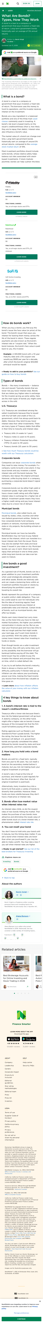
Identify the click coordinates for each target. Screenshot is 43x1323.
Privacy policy (10, 1121)
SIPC (11, 1229)
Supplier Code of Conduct (11, 1117)
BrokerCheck (9, 1240)
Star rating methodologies (11, 1087)
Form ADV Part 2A (29, 1233)
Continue (21, 1319)
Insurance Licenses (21, 1189)
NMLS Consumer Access (13, 1172)
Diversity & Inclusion (9, 1076)
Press (7, 1095)
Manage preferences (21, 1313)
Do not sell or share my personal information (12, 1137)
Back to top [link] (9, 878)
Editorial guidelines (9, 1082)
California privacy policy (12, 1125)
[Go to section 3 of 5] (21, 993)
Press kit (8, 1098)
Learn (10, 10)
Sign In (26, 3)
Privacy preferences (9, 1131)
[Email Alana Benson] (17, 919)
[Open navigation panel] (3, 3)
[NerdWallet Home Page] (8, 4)
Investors (8, 1101)
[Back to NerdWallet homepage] (3, 10)
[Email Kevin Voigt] (17, 895)
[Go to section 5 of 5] (28, 993)
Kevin (21, 892)
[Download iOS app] (13, 1039)
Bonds (16, 861)
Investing (6, 861)
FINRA (7, 1229)
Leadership (9, 1065)
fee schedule (17, 1238)
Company (8, 1062)
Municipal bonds (9, 513)
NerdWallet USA (23, 1294)
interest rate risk (26, 822)
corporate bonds (28, 463)
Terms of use (10, 1112)
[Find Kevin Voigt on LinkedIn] (21, 895)
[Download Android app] (29, 1039)
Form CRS (18, 1233)
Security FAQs (28, 1065)
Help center (27, 1062)
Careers (8, 1069)
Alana (22, 916)
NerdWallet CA (23, 1298)
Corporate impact (12, 1072)
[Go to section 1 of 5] (14, 993)
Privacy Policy (12, 1235)
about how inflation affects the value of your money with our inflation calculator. (20, 688)
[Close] (40, 1301)
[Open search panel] (17, 3)
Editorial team (10, 1091)
